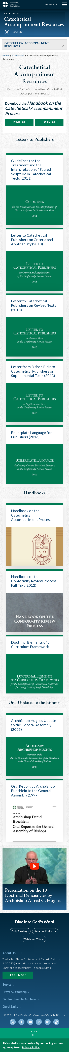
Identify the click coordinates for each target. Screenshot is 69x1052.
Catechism (18, 55)
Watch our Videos (33, 938)
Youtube (30, 1022)
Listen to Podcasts (45, 931)
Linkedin (39, 1022)
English (19, 122)
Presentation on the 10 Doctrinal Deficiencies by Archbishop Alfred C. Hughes (33, 895)
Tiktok (56, 1022)
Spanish (49, 122)
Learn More (17, 975)
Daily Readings (20, 931)
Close (33, 1031)
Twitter (13, 1022)
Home (6, 55)
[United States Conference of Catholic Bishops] (13, 4)
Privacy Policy (31, 1047)
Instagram (48, 1022)
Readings (51, 4)
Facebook (21, 1022)
